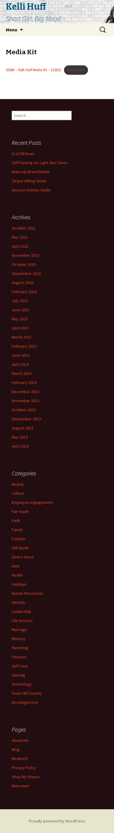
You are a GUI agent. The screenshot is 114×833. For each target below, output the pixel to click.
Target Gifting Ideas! (29, 180)
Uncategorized (25, 702)
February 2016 (24, 291)
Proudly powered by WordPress (57, 821)
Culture (18, 493)
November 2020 (25, 255)
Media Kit (20, 758)
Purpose (19, 656)
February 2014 (24, 382)
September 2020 (26, 273)
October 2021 (24, 228)
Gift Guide (20, 547)
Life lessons (22, 620)
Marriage (19, 629)
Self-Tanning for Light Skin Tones (40, 162)
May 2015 (20, 319)
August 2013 (22, 428)
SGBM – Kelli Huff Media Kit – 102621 (33, 69)
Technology (22, 684)
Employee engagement (32, 502)
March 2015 (21, 337)
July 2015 (20, 300)
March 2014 (21, 373)
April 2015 (20, 328)
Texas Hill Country (27, 693)
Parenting (20, 647)
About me (20, 740)
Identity (18, 602)
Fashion (18, 538)
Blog (16, 749)
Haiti (15, 566)
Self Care (20, 666)
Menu (11, 30)
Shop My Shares (26, 776)
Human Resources (27, 593)
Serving (18, 675)
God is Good (22, 557)
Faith (16, 520)
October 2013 (24, 409)
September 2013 (26, 418)
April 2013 (20, 446)
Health (17, 575)
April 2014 (20, 364)
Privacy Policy (24, 767)
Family (17, 529)
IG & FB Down (23, 153)
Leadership (21, 611)
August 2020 (22, 282)
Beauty (18, 484)
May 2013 (20, 437)
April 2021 (20, 246)
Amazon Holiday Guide (31, 190)
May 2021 (20, 237)
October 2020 (24, 264)
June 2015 (20, 309)
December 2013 (25, 391)
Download (76, 69)
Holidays (19, 584)
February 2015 (24, 346)
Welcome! (20, 785)
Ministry (18, 638)
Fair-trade (20, 511)
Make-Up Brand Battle (30, 171)
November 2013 (25, 400)
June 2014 (20, 355)
